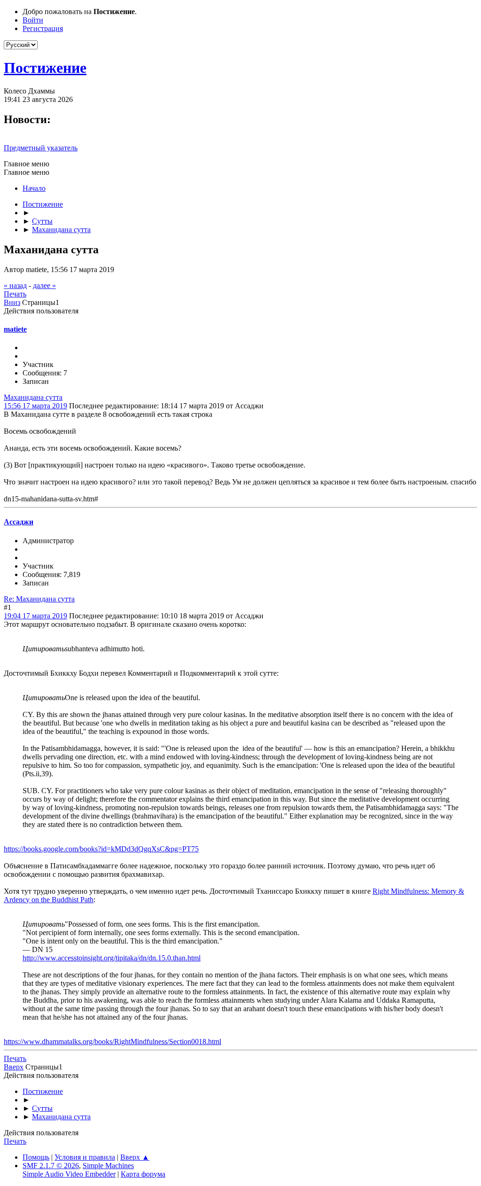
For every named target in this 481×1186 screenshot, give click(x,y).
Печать (15, 294)
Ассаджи (18, 522)
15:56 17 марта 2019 (35, 406)
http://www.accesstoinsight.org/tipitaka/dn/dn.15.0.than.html (112, 958)
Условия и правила (84, 1157)
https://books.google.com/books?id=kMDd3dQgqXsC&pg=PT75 (101, 849)
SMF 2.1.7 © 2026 (51, 1166)
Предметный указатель (41, 148)
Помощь (36, 1157)
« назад (15, 285)
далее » (44, 285)
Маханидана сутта (33, 397)
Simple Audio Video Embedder (69, 1174)
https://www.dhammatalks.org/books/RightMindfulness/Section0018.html (112, 1042)
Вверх (13, 1067)
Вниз (12, 302)
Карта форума (143, 1174)
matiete (15, 329)
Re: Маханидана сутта (39, 599)
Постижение (45, 67)
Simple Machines (108, 1166)
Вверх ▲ (134, 1157)
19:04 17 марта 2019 (35, 616)
